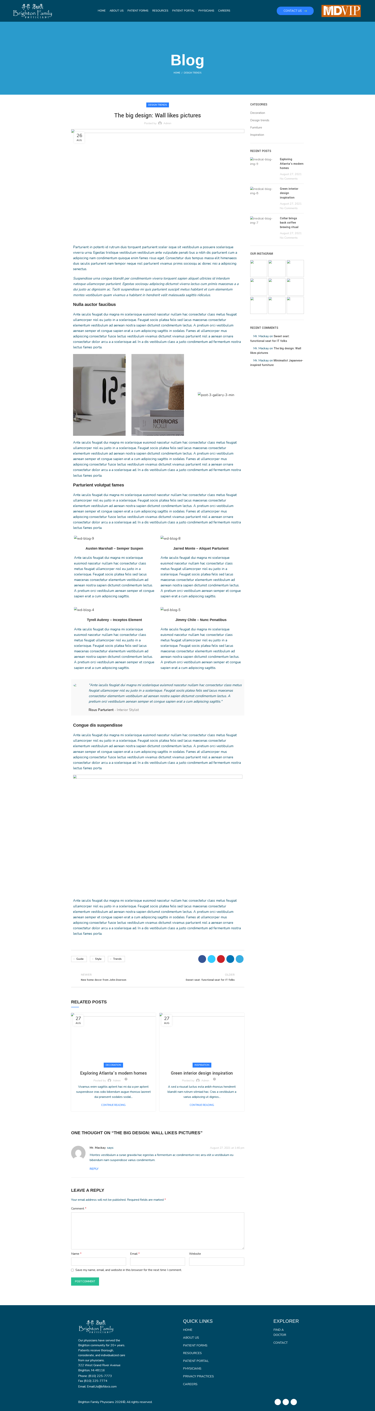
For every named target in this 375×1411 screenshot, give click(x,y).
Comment (78, 1208)
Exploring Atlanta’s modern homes (113, 1073)
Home (177, 72)
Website (195, 1254)
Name (76, 1254)
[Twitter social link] (211, 959)
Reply (94, 1169)
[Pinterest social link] (221, 959)
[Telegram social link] (240, 959)
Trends (117, 959)
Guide (80, 959)
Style (98, 959)
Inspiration (202, 1065)
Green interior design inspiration (202, 1073)
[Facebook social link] (202, 959)
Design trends (192, 72)
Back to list (158, 977)
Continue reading (113, 1105)
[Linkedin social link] (230, 959)
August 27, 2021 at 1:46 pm (227, 1147)
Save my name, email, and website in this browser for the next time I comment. (128, 1270)
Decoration (113, 1065)
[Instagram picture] (258, 268)
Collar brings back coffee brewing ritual (289, 222)
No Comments (289, 179)
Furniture (256, 127)
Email (135, 1254)
